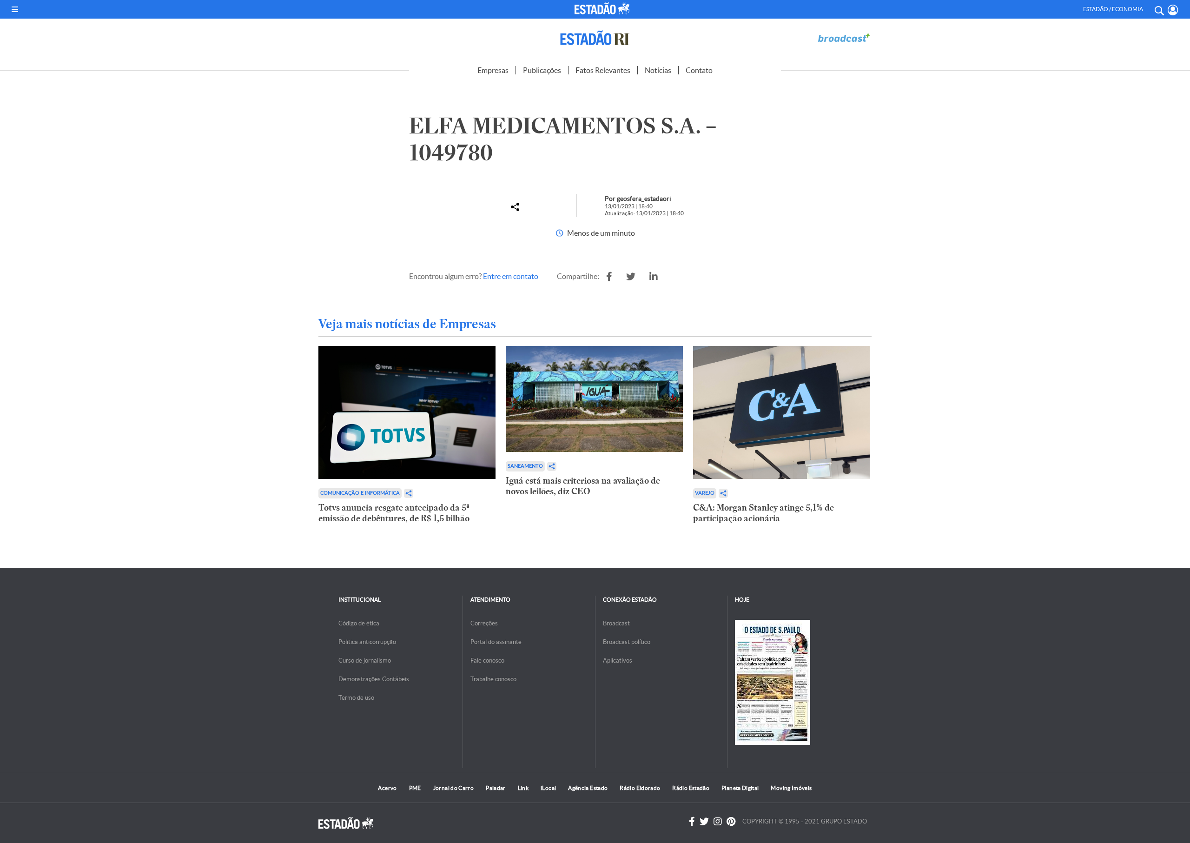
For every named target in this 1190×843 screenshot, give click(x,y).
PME (415, 788)
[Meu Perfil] (1173, 10)
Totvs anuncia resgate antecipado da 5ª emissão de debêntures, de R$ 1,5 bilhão (393, 513)
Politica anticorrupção (367, 641)
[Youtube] (731, 821)
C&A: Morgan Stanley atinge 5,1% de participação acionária (763, 513)
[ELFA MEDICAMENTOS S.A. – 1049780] (609, 276)
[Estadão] (604, 8)
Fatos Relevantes (602, 70)
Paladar (496, 788)
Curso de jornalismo (364, 660)
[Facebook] (692, 821)
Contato (699, 70)
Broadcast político (626, 641)
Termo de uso (356, 697)
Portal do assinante (496, 641)
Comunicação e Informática (360, 493)
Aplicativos (617, 660)
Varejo (704, 493)
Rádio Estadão (690, 788)
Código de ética (358, 623)
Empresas (493, 70)
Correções (484, 623)
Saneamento (525, 466)
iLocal (548, 788)
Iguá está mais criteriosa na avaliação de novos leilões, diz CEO (583, 486)
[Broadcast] (844, 38)
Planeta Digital (740, 788)
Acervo (387, 788)
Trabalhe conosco (493, 679)
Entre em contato (510, 276)
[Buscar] (1159, 9)
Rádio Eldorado (640, 788)
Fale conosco (487, 660)
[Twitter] (704, 821)
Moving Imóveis (791, 788)
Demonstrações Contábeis (373, 679)
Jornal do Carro (453, 788)
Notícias (658, 70)
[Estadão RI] (595, 38)
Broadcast (616, 623)
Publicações (542, 70)
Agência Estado (588, 788)
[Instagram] (718, 821)
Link (523, 788)
